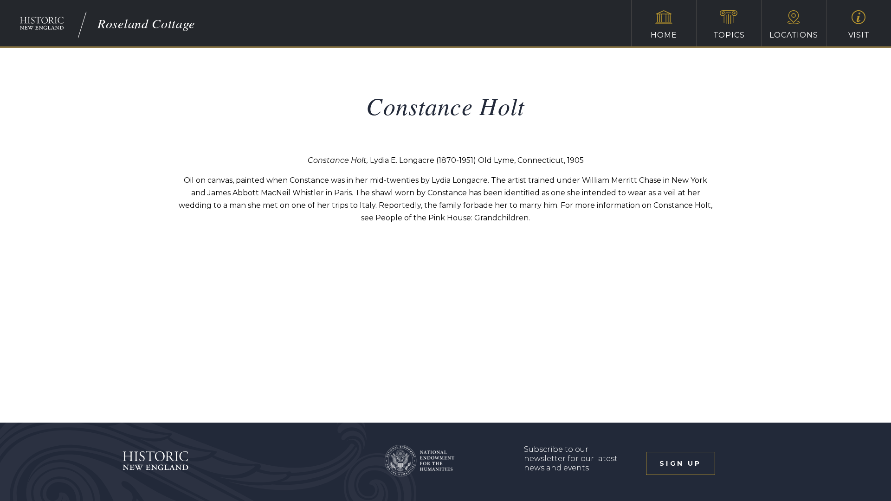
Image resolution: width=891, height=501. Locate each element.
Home (664, 35)
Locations (793, 35)
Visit (859, 35)
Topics (729, 35)
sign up (680, 463)
